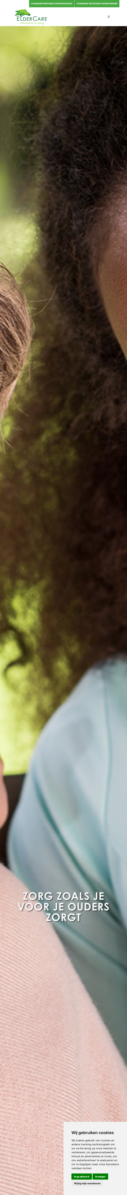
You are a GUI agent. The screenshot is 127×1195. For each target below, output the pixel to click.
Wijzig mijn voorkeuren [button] (87, 1183)
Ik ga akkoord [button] (81, 1176)
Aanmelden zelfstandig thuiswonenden (96, 3)
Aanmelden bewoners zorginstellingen (51, 3)
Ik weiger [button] (100, 1176)
